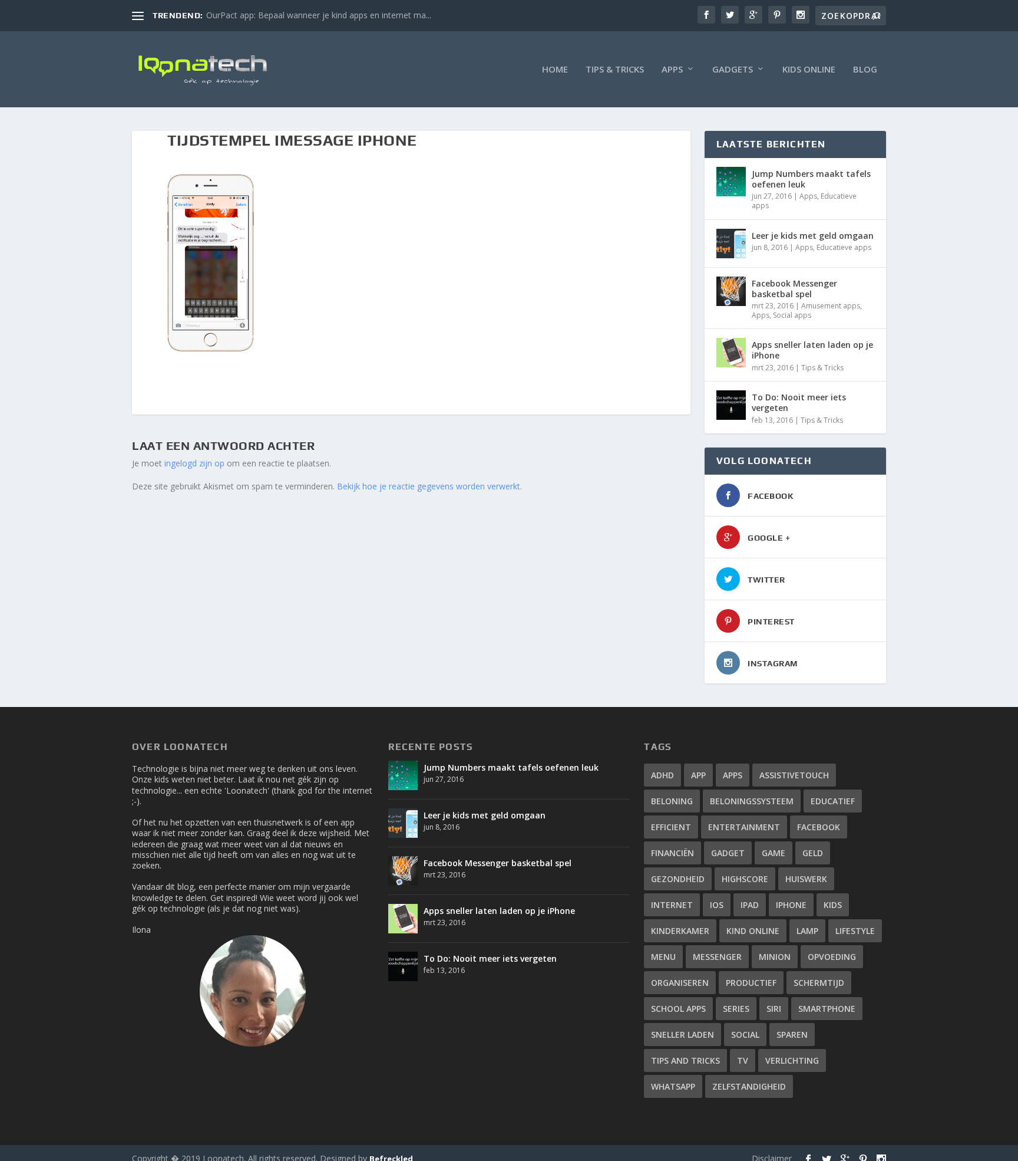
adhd (662, 775)
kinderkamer (680, 930)
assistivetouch (794, 775)
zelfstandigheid (749, 1086)
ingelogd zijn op (194, 463)
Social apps (792, 315)
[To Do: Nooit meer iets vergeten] (731, 405)
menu (663, 956)
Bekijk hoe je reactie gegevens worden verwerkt (428, 486)
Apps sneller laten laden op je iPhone (812, 350)
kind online (752, 930)
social (745, 1034)
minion (775, 956)
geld (812, 853)
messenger (717, 956)
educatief (833, 801)
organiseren (680, 982)
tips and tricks (685, 1060)
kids (833, 904)
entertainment (744, 827)
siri (773, 1008)
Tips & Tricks (615, 69)
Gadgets (732, 69)
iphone (791, 904)
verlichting (792, 1060)
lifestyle (855, 930)
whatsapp (673, 1086)
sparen (792, 1034)
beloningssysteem (752, 801)
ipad (750, 904)
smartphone (826, 1008)
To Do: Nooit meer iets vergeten (799, 402)
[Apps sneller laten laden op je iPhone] (731, 352)
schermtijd (819, 982)
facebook (818, 827)
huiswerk (806, 878)
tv (742, 1060)
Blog (865, 69)
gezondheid (678, 878)
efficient (671, 827)
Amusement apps (830, 306)
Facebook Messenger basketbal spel (794, 289)
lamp (807, 930)
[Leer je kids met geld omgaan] (731, 243)
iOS (716, 904)
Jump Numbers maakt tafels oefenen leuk (811, 179)
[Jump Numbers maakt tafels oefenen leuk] (731, 181)
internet (672, 904)
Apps (672, 69)
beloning (672, 801)
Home (555, 69)
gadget (728, 853)
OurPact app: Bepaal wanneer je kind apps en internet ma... (318, 15)
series (736, 1008)
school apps (678, 1008)
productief (751, 982)
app (698, 775)
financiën (672, 853)
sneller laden (682, 1034)
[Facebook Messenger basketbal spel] (731, 291)
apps (732, 775)
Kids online (808, 69)
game (773, 853)
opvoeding (832, 956)
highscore (745, 878)
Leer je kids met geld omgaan (813, 235)
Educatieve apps (844, 247)
